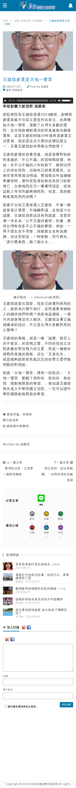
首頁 (5, 20)
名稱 (5, 676)
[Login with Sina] (24, 627)
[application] (38, 101)
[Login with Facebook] (29, 627)
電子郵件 (8, 689)
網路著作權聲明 (18, 426)
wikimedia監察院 (46, 297)
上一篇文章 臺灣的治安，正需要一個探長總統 (18, 468)
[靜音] (59, 100)
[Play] (5, 100)
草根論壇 (26, 20)
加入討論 (12, 627)
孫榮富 (45, 86)
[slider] (67, 100)
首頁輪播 (37, 20)
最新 (17, 20)
